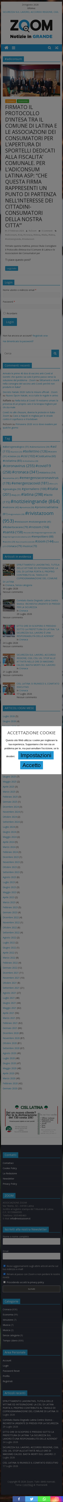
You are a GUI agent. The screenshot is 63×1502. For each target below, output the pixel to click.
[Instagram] (56, 1499)
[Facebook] (19, 1499)
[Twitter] (31, 1499)
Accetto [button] (31, 765)
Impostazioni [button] (36, 755)
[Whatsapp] (44, 1499)
